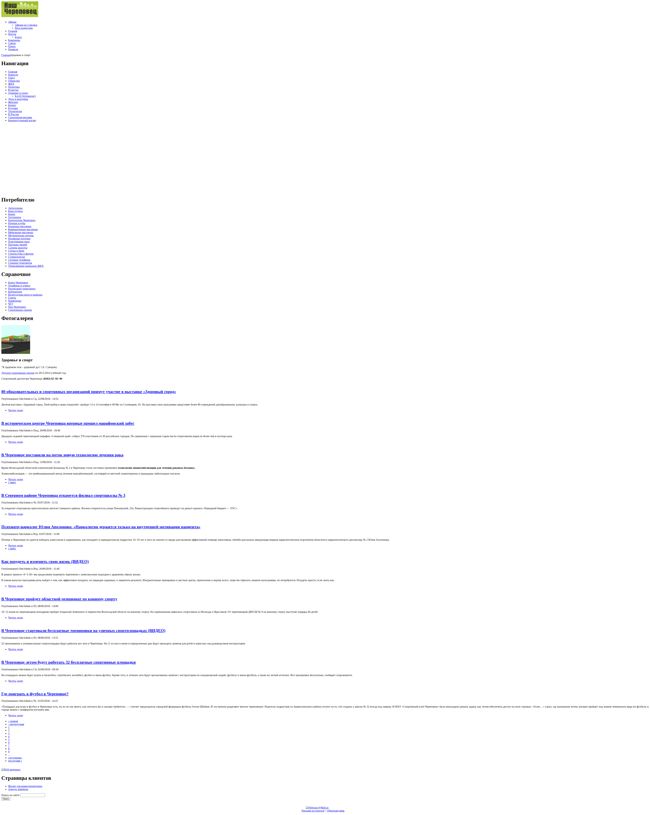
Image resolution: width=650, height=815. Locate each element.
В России (13, 114)
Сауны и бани (16, 250)
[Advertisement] (21, 158)
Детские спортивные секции (18, 372)
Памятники (14, 300)
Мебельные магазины (20, 232)
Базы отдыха (15, 211)
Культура (13, 90)
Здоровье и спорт (18, 93)
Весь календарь (24, 28)
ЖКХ (11, 83)
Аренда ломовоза (18, 789)
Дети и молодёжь (18, 99)
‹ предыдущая (16, 724)
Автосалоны (15, 208)
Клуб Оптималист (25, 96)
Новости (13, 74)
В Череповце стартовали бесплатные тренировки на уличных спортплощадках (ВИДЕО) (83, 630)
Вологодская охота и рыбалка (25, 294)
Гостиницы (14, 217)
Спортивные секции (20, 310)
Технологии (15, 111)
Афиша (12, 21)
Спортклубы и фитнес (21, 253)
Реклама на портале (313, 810)
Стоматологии (16, 256)
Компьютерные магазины (23, 229)
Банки (11, 214)
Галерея (12, 31)
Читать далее (15, 410)
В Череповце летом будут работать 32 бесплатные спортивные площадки (68, 662)
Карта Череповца (18, 282)
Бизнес (12, 105)
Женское (13, 102)
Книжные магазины (19, 226)
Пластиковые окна (19, 241)
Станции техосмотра (20, 262)
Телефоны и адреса (19, 285)
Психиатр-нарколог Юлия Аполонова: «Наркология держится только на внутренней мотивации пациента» (100, 527)
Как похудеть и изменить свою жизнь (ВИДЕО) (45, 561)
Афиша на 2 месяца (26, 25)
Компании (14, 40)
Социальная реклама (20, 117)
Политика (14, 86)
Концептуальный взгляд (22, 120)
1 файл (12, 482)
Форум (12, 34)
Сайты (12, 43)
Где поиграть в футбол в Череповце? (35, 694)
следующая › (15, 757)
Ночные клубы (16, 223)
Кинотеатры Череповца (21, 220)
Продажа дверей (17, 244)
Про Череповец (17, 306)
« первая (13, 721)
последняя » (15, 760)
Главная (5, 55)
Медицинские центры (21, 235)
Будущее (13, 108)
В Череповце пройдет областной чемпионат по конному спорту (59, 599)
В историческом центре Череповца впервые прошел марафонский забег (67, 423)
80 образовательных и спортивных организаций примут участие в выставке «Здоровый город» (88, 391)
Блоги (18, 37)
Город (11, 77)
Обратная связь (335, 810)
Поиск (12, 46)
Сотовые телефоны (19, 259)
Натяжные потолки (19, 238)
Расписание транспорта (21, 288)
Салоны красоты (17, 247)
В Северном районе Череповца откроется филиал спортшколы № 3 (63, 495)
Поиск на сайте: (10, 795)
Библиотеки (15, 291)
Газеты (12, 297)
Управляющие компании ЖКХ (26, 266)
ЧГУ (10, 303)
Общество (14, 80)
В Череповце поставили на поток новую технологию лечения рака (62, 455)
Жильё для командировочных (25, 786)
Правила (13, 49)
